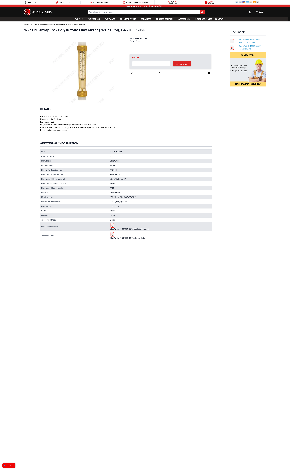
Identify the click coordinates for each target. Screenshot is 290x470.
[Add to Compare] (159, 73)
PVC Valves (110, 19)
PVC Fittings (94, 19)
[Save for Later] (132, 73)
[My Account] (250, 12)
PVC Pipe (79, 19)
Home (26, 24)
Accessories (184, 19)
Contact (219, 19)
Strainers (146, 19)
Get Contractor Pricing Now (248, 84)
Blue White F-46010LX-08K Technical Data (127, 238)
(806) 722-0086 (34, 2)
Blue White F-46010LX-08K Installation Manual (129, 229)
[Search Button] (202, 12)
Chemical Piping (128, 19)
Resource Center (203, 19)
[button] (82, 70)
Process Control (164, 19)
